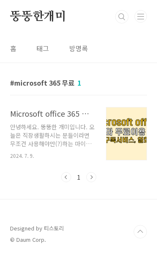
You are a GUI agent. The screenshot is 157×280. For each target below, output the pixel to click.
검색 (122, 16)
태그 (42, 48)
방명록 (78, 48)
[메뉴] (140, 16)
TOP (140, 231)
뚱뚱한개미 (38, 17)
